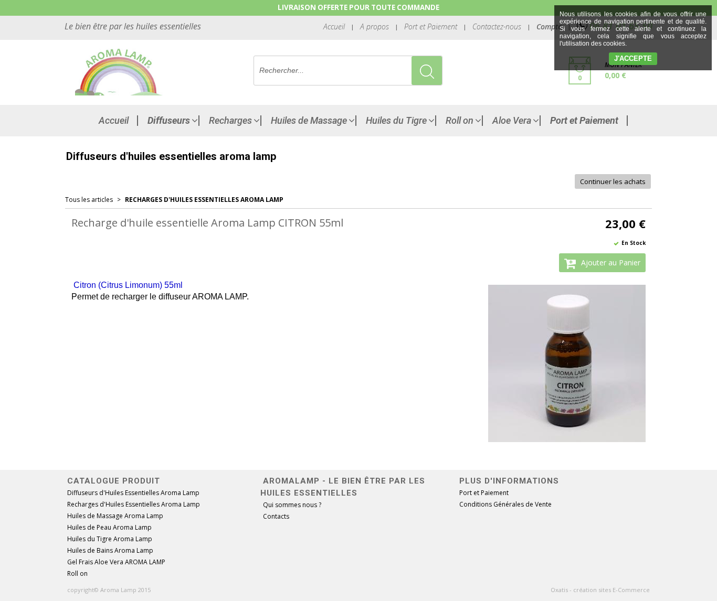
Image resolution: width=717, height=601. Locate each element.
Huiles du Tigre (396, 120)
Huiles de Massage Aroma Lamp (115, 515)
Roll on (459, 120)
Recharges (230, 120)
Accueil (114, 120)
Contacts (276, 516)
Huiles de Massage (309, 120)
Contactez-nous (496, 26)
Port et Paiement (430, 26)
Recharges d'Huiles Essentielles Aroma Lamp (204, 199)
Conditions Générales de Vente (505, 504)
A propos (374, 26)
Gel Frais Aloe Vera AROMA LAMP (116, 561)
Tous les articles (89, 199)
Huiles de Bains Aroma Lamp (110, 550)
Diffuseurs (168, 120)
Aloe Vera (511, 120)
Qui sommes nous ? (292, 504)
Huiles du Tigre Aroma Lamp (109, 538)
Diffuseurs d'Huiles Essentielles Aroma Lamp (133, 492)
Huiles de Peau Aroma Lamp (109, 527)
